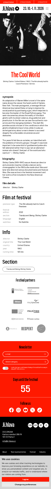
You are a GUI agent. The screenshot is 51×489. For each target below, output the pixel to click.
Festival (33, 452)
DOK (30, 425)
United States (20, 81)
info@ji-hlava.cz (9, 441)
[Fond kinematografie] (33, 291)
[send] (44, 354)
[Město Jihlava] (18, 302)
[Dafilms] (41, 329)
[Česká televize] (18, 319)
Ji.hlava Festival (8, 2)
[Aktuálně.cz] (11, 329)
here (23, 369)
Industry (42, 452)
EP (41, 425)
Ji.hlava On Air (42, 2)
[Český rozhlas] (33, 319)
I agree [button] (25, 479)
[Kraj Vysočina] (33, 302)
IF (46, 425)
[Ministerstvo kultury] (18, 291)
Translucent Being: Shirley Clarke (33, 215)
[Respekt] (27, 329)
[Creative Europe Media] (18, 311)
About (4, 452)
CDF (35, 425)
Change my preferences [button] (25, 484)
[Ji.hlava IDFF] (10, 8)
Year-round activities (18, 452)
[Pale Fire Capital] (33, 311)
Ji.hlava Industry (25, 2)
